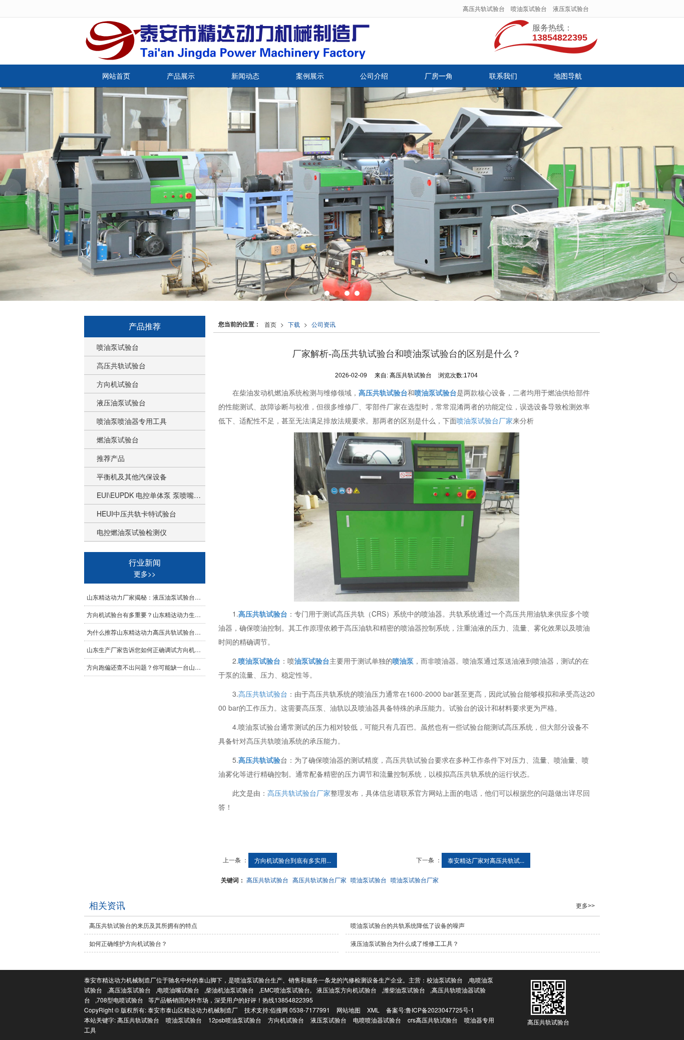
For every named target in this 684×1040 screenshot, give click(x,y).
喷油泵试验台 (529, 8)
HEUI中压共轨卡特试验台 (136, 513)
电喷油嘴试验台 (178, 989)
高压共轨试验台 (484, 8)
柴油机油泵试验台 (230, 989)
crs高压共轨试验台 (433, 1019)
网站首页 (116, 76)
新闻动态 (245, 76)
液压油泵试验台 (121, 402)
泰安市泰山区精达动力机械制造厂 (193, 1009)
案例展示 (310, 76)
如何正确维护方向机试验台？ (128, 943)
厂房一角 (439, 76)
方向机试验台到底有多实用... (292, 860)
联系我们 (503, 76)
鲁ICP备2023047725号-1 (440, 1009)
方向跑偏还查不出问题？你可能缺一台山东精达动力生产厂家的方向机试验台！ (146, 667)
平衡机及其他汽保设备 (132, 476)
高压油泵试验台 (130, 989)
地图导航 (568, 76)
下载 (294, 324)
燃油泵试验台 (118, 439)
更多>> (145, 574)
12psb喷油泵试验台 (234, 1019)
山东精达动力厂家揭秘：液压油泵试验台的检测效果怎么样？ (146, 597)
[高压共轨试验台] (342, 194)
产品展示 (181, 76)
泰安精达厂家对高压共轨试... (486, 860)
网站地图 (348, 1009)
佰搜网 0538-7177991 (300, 1009)
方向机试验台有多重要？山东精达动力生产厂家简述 (146, 614)
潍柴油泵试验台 (404, 989)
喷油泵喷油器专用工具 (132, 421)
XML (373, 1009)
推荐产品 (111, 458)
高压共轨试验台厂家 (298, 793)
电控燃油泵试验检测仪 (132, 532)
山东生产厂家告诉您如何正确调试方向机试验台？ (146, 649)
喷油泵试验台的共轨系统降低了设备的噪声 (408, 925)
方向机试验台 (118, 384)
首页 (270, 324)
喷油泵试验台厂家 (485, 420)
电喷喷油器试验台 (377, 1019)
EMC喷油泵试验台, (285, 989)
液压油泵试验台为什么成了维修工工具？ (405, 943)
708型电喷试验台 (120, 999)
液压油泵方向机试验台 (346, 989)
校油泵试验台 (445, 979)
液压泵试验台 (571, 8)
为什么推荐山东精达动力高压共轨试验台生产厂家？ (146, 632)
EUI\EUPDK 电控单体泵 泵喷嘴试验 (151, 495)
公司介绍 (374, 76)
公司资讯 (323, 324)
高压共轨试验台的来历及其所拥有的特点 (143, 925)
